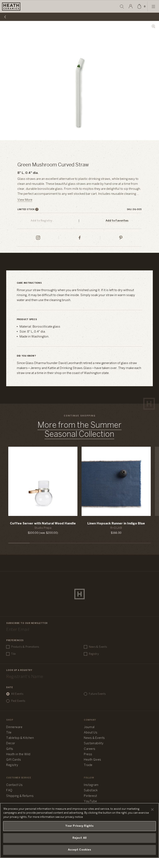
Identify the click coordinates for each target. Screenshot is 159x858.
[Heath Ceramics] (79, 594)
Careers (89, 749)
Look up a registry (19, 670)
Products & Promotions (25, 647)
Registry (94, 654)
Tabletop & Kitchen (20, 738)
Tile (13, 654)
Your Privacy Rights (79, 826)
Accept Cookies (79, 849)
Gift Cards (13, 760)
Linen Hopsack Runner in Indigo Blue (116, 523)
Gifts (9, 749)
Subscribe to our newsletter (27, 623)
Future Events (97, 694)
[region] (79, 830)
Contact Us (14, 785)
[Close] (152, 809)
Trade (88, 765)
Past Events (18, 701)
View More (24, 199)
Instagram (91, 785)
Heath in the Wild (18, 754)
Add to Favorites (117, 220)
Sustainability (93, 743)
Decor (10, 743)
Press (88, 754)
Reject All (79, 838)
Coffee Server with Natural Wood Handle (43, 523)
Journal (89, 727)
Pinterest (90, 796)
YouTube (90, 801)
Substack (91, 790)
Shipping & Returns (20, 796)
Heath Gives (92, 760)
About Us (90, 732)
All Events (17, 694)
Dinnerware (14, 727)
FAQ (9, 790)
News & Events (98, 647)
